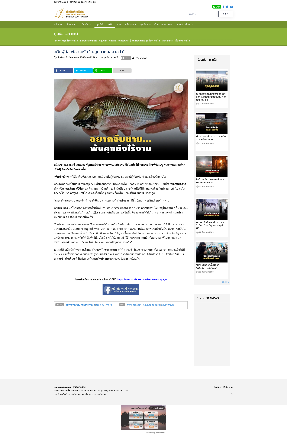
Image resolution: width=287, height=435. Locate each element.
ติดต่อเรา (71, 24)
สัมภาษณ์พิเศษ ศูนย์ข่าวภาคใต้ (80, 304)
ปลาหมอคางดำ (134, 304)
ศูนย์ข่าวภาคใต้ (105, 24)
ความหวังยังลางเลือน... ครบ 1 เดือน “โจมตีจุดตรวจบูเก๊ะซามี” (211, 225)
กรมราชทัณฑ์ (167, 304)
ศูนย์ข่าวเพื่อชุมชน (126, 24)
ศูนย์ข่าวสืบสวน (185, 24)
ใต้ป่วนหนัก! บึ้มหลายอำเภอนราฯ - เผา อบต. (210, 181)
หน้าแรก (58, 24)
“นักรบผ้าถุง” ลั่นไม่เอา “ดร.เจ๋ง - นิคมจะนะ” (207, 266)
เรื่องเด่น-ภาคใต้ (104, 304)
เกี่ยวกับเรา (86, 24)
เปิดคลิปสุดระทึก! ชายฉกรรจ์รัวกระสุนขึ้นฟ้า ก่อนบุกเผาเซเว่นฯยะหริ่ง (211, 96)
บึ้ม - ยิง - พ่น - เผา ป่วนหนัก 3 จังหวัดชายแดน (211, 138)
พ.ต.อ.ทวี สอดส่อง (151, 304)
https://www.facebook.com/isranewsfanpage (142, 279)
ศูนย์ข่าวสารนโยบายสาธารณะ (156, 24)
